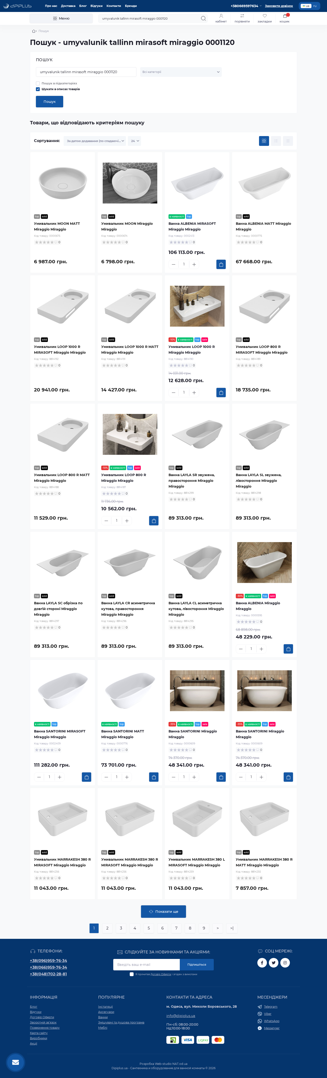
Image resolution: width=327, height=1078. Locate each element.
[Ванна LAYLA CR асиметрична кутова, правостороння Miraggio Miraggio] (129, 562)
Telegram (270, 1006)
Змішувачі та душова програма (121, 1022)
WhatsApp (271, 1021)
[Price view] (288, 141)
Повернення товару (45, 1027)
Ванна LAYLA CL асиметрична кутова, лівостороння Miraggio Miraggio (196, 609)
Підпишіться (196, 964)
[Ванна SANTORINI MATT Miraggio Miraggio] (129, 691)
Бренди (131, 6)
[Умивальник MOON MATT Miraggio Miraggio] (62, 183)
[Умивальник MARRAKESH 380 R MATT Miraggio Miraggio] (264, 819)
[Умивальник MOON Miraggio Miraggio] (129, 183)
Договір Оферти (161, 974)
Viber (267, 1014)
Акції (33, 1043)
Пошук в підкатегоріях (59, 83)
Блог (83, 6)
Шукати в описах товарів (61, 89)
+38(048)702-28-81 (48, 974)
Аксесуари (106, 1012)
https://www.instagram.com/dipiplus (285, 963)
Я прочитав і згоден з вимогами (166, 974)
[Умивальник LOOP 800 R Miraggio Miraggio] (129, 434)
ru (314, 6)
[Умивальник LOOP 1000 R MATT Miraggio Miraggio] (129, 306)
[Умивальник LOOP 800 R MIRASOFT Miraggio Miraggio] (264, 306)
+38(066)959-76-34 (48, 967)
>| (232, 928)
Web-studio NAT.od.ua (171, 1064)
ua (307, 6)
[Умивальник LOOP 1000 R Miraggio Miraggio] (197, 306)
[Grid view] (264, 141)
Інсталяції (105, 1006)
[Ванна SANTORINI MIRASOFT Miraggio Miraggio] (62, 691)
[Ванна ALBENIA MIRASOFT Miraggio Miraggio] (197, 183)
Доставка (68, 6)
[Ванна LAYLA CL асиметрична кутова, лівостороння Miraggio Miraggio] (197, 562)
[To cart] (221, 264)
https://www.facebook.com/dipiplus (262, 963)
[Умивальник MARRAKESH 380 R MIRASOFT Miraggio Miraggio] (62, 819)
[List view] (276, 141)
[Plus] (194, 264)
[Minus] (173, 264)
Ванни (103, 1017)
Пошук (50, 101)
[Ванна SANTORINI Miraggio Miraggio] (197, 691)
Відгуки (96, 6)
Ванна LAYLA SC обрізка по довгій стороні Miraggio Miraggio (58, 609)
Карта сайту (39, 1033)
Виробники (38, 1038)
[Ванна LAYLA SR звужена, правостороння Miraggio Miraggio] (197, 434)
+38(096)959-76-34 (48, 960)
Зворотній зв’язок (43, 1022)
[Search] (203, 18)
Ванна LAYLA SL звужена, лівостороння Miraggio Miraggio (259, 481)
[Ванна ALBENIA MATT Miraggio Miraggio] (264, 183)
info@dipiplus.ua (180, 1016)
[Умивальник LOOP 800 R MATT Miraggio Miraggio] (62, 434)
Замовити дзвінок (279, 6)
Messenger (272, 1028)
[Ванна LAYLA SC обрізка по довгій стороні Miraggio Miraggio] (62, 562)
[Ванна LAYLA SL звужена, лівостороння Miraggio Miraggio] (264, 434)
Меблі (102, 1027)
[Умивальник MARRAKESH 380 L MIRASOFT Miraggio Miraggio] (197, 819)
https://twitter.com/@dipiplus (273, 963)
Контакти (114, 6)
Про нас (51, 6)
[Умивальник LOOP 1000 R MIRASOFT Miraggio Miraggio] (62, 306)
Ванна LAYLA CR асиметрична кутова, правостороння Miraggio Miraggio (128, 609)
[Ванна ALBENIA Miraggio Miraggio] (264, 562)
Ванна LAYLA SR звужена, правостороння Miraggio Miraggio (192, 481)
